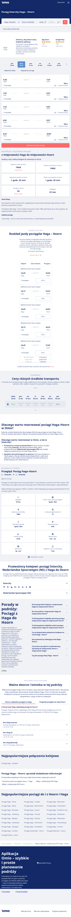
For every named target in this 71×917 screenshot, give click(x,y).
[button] (43, 22)
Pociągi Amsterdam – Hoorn (34, 831)
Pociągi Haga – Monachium (33, 806)
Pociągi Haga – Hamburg (10, 814)
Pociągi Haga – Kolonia (32, 818)
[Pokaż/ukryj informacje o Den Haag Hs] (67, 735)
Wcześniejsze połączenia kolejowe (28, 359)
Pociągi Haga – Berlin (8, 806)
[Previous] (7, 397)
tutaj (52, 366)
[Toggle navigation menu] (68, 2)
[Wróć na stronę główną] (5, 2)
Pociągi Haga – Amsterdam (56, 806)
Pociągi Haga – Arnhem (9, 831)
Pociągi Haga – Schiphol (9, 763)
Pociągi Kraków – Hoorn (9, 835)
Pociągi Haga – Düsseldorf (33, 827)
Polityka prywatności (59, 911)
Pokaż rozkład (18, 194)
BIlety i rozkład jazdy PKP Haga (47, 781)
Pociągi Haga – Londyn (32, 802)
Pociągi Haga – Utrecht (55, 827)
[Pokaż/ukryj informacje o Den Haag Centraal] (67, 725)
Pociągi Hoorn (28, 844)
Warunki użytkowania (41, 911)
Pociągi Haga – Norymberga (56, 823)
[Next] (66, 64)
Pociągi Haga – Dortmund (33, 823)
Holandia (17, 844)
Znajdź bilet (18, 170)
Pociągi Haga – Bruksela (9, 810)
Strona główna (6, 844)
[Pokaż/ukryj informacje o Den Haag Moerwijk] (67, 744)
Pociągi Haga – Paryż (8, 802)
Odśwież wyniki (34, 255)
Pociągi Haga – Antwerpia (10, 823)
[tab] (9, 70)
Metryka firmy (26, 911)
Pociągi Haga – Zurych (32, 810)
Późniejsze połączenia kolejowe (43, 359)
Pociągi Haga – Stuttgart (9, 827)
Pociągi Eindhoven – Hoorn (56, 831)
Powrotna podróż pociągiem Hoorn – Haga (17, 781)
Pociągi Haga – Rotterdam (56, 818)
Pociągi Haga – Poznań (32, 814)
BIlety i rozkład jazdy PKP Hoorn (13, 784)
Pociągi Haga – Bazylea (9, 818)
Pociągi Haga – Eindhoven (56, 814)
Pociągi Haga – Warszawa (56, 802)
